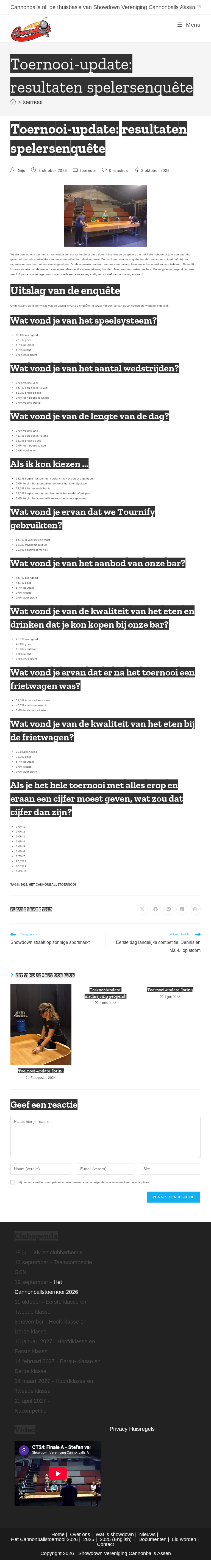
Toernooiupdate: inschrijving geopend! (105, 993)
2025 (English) (116, 1539)
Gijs (21, 170)
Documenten (152, 1539)
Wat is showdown (115, 1534)
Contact (105, 1544)
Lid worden (184, 1539)
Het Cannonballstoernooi (52, 884)
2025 (88, 1539)
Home (58, 1534)
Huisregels (142, 1429)
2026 (72, 1539)
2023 (24, 884)
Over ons (80, 1534)
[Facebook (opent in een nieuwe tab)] (183, 7)
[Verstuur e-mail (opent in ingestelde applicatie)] (198, 7)
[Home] (13, 102)
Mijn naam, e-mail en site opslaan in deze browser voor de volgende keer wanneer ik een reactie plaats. (84, 1182)
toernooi (32, 102)
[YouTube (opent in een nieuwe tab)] (191, 7)
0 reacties (118, 170)
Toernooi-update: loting (41, 1071)
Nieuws (147, 1534)
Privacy (118, 1429)
